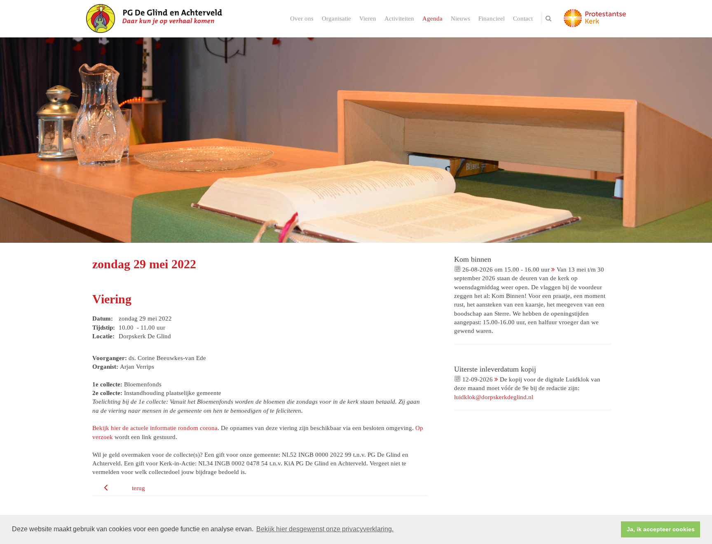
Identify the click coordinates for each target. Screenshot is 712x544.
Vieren (367, 18)
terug (138, 488)
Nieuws (460, 18)
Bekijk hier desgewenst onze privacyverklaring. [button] (324, 528)
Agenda (432, 18)
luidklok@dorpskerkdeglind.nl (493, 397)
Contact (523, 18)
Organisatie (336, 18)
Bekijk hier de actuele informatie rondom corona (155, 428)
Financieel (491, 18)
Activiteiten (399, 18)
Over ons (302, 18)
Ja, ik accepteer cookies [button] (661, 529)
